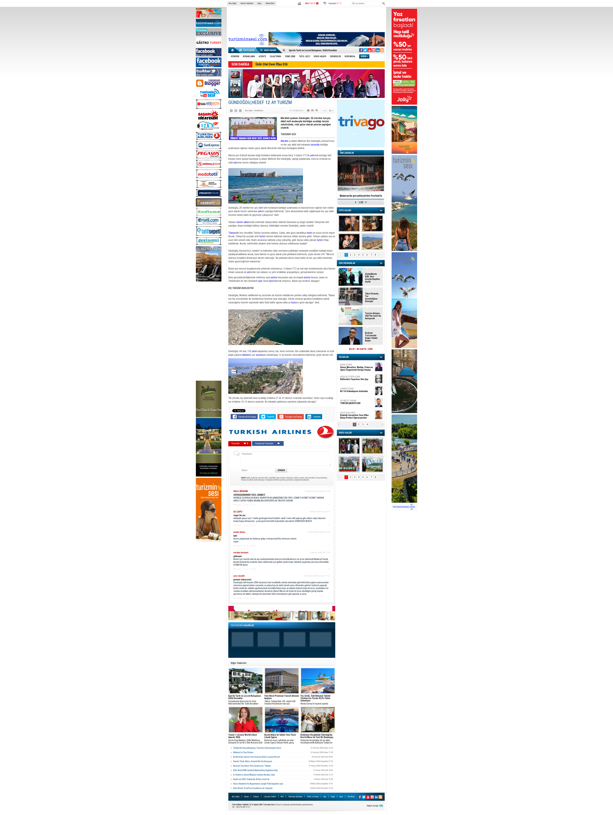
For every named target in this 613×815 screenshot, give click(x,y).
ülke (246, 222)
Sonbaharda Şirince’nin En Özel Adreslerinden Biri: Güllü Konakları (244, 700)
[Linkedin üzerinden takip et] (378, 50)
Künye (246, 797)
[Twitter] (235, 110)
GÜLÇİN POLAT (354, 378)
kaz (271, 280)
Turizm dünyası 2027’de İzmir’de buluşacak (373, 316)
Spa (324, 797)
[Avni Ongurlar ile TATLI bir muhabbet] (372, 223)
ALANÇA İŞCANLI (353, 391)
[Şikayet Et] (328, 505)
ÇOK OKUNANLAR (347, 263)
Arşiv (259, 3)
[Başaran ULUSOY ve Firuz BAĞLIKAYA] (349, 223)
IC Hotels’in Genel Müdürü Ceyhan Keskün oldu (254, 774)
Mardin (284, 140)
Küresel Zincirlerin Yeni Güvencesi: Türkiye (252, 766)
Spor (341, 797)
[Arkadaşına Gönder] (312, 110)
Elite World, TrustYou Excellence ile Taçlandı (252, 788)
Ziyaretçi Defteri (270, 797)
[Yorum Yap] (308, 110)
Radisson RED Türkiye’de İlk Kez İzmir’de (251, 779)
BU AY (352, 349)
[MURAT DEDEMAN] (349, 241)
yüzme (274, 277)
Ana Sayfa (232, 3)
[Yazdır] (316, 110)
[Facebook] (231, 110)
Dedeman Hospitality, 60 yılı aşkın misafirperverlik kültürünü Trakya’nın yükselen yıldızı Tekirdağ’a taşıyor (316, 739)
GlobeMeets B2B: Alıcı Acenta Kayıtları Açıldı (372, 278)
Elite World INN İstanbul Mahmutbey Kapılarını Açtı (256, 770)
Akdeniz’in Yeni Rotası (243, 752)
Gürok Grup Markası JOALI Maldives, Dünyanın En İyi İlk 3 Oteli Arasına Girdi (245, 739)
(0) (247, 505)
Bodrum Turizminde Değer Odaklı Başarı (308, 50)
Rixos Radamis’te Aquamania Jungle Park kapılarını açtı (258, 783)
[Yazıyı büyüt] (331, 110)
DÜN (370, 349)
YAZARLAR (344, 357)
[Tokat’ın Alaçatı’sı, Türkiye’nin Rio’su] (372, 464)
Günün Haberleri (247, 3)
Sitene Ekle (270, 3)
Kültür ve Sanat (313, 797)
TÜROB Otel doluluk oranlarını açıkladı (360, 195)
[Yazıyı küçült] (324, 110)
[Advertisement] (208, 331)
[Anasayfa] (232, 50)
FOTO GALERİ (345, 210)
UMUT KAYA (352, 403)
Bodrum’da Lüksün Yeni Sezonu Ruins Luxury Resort (256, 757)
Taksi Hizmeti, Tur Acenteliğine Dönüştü (372, 297)
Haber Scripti (372, 805)
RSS (282, 797)
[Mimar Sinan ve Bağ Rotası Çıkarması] (349, 446)
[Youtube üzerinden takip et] (369, 50)
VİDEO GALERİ (345, 432)
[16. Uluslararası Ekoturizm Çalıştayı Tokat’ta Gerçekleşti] (372, 446)
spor (260, 280)
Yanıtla (239, 505)
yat (311, 155)
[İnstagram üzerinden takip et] (373, 50)
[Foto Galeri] (247, 50)
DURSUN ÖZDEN (356, 415)
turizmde (315, 144)
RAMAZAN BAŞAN (350, 366)
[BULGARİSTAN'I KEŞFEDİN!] (349, 464)
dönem (245, 354)
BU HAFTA (361, 349)
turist (239, 222)
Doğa (333, 797)
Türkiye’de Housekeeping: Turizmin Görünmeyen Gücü (257, 748)
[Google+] (240, 110)
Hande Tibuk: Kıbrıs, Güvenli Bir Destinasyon (252, 761)
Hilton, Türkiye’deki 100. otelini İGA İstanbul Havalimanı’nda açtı (281, 700)
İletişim (256, 797)
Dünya (232, 232)
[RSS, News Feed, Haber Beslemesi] (382, 50)
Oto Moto (351, 797)
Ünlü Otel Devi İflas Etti (272, 64)
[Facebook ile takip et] (361, 50)
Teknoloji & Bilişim (295, 797)
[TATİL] (372, 241)
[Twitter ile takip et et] (365, 50)
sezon (259, 354)
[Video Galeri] (268, 50)
